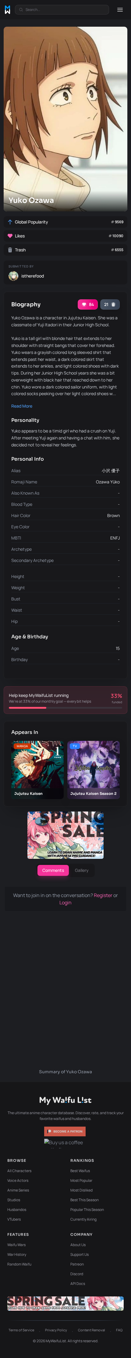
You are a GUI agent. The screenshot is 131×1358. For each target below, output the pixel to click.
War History (16, 1254)
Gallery (82, 870)
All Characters (19, 1170)
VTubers (14, 1219)
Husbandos (16, 1209)
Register (103, 895)
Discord (76, 1273)
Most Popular (81, 1180)
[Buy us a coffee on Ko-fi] (65, 1143)
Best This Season (84, 1199)
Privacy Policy (56, 1330)
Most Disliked (81, 1190)
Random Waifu (19, 1264)
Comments (53, 870)
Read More (21, 406)
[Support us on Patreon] (65, 1131)
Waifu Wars (16, 1244)
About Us (78, 1244)
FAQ (119, 1330)
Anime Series (18, 1190)
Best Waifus (80, 1170)
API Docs (77, 1283)
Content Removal (91, 1330)
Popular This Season (87, 1209)
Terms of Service (21, 1330)
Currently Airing (83, 1219)
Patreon (77, 1264)
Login (65, 902)
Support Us (79, 1254)
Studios (13, 1199)
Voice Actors (17, 1180)
